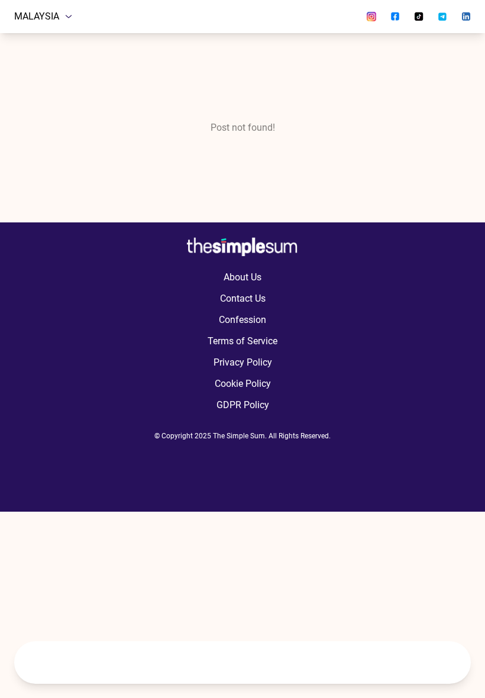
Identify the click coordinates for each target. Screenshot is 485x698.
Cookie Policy (243, 383)
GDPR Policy (242, 405)
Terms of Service (242, 341)
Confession (242, 319)
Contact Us (243, 298)
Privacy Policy (243, 362)
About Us (242, 277)
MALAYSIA (36, 16)
